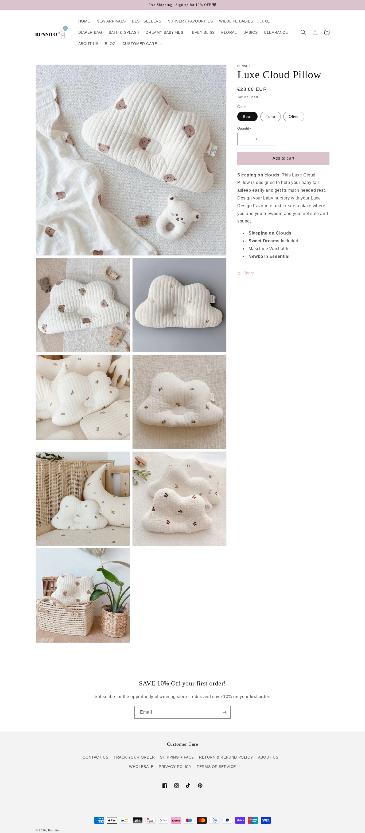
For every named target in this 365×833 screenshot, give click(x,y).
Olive (294, 116)
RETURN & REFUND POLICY (226, 757)
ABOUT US (268, 757)
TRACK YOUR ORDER (134, 757)
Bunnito (53, 830)
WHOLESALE (141, 766)
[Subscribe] (224, 712)
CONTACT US (95, 757)
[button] (141, 43)
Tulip (270, 116)
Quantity (244, 128)
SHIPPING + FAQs (177, 757)
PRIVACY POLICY (175, 766)
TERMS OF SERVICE (216, 766)
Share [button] (248, 273)
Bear (247, 116)
